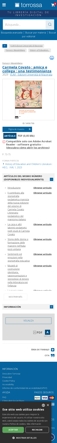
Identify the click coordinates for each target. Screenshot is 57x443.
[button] (50, 24)
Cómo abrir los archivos (13, 400)
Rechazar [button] (37, 429)
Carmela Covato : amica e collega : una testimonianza (26, 69)
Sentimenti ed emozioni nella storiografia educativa (19, 257)
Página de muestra (16, 129)
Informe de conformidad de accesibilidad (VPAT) (24, 388)
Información (12, 306)
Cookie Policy (8, 380)
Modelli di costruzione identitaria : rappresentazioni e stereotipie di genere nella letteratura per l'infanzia (18, 275)
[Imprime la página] (52, 57)
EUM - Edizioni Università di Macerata (31, 74)
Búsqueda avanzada (11, 32)
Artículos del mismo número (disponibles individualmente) (24, 177)
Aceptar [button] (13, 429)
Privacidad (7, 377)
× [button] (48, 405)
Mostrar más (15, 296)
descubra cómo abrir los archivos (28, 147)
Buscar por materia (35, 32)
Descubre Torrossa (11, 373)
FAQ (4, 397)
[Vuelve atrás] (4, 46)
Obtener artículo (42, 187)
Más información (34, 424)
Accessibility (8, 384)
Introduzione (14, 187)
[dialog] (25, 422)
